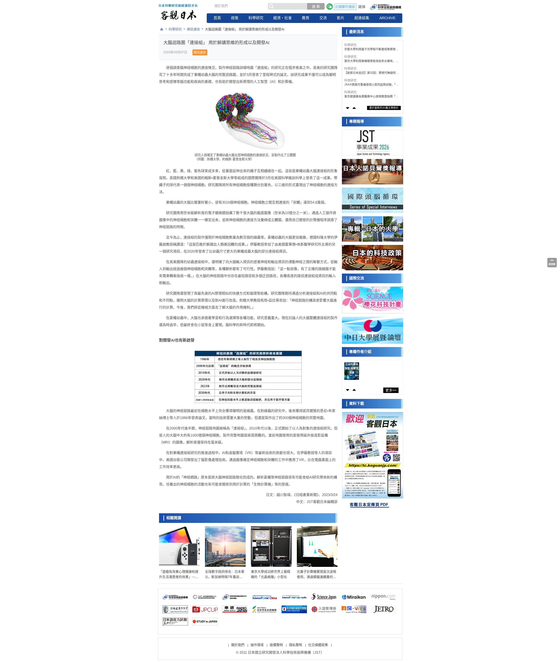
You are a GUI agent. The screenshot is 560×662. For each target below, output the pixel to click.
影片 (340, 18)
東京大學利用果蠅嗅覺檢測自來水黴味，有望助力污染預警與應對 (371, 49)
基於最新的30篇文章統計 (384, 107)
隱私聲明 (295, 645)
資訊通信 (193, 29)
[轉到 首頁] (162, 29)
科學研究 (255, 18)
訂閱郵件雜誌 (345, 7)
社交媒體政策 (318, 645)
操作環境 (257, 645)
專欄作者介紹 (360, 352)
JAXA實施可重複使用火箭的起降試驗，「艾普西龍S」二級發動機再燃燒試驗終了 (371, 73)
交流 (323, 18)
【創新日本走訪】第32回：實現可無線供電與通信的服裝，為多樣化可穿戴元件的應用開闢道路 (371, 61)
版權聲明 (276, 645)
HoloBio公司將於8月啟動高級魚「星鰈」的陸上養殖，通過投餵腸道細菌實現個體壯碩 (371, 96)
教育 (305, 18)
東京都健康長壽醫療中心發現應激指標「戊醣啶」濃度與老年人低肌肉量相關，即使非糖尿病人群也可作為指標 (371, 85)
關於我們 (221, 6)
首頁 (217, 18)
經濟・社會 (282, 18)
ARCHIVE (387, 18)
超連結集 (361, 18)
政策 (234, 18)
